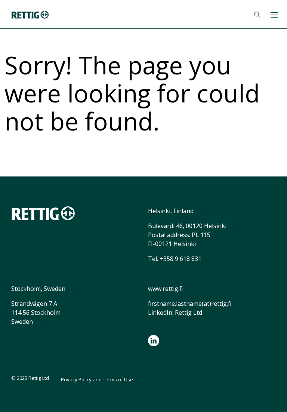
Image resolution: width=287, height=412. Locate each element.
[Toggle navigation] (274, 14)
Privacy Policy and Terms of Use (97, 379)
